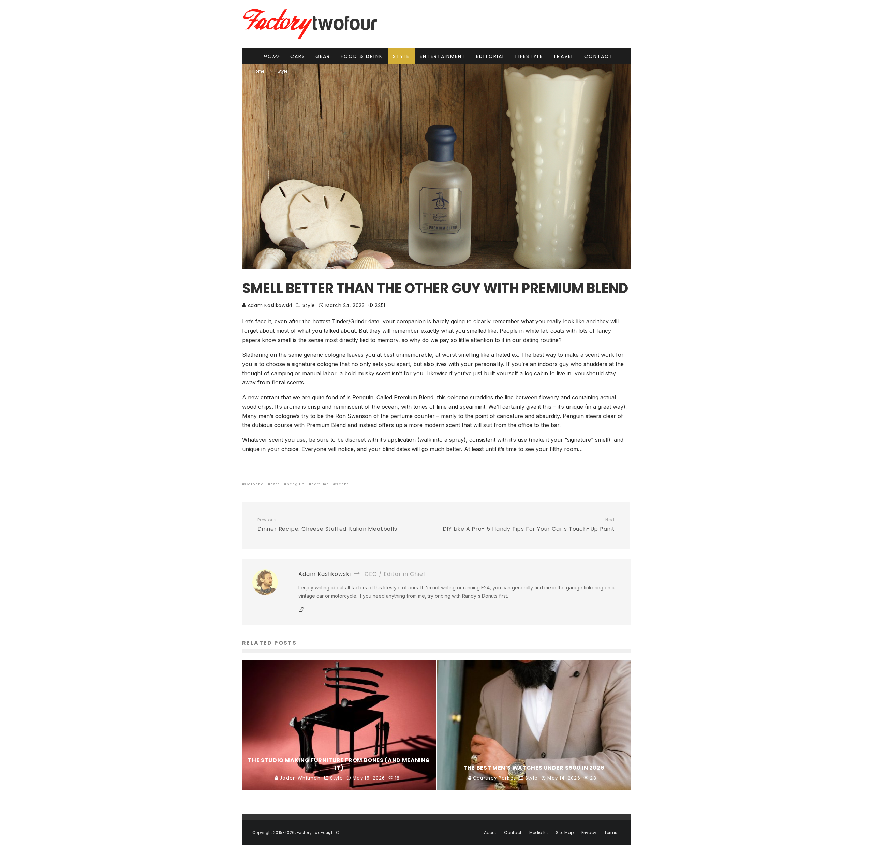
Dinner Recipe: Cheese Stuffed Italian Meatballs (327, 525)
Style (401, 56)
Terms (610, 833)
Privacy (588, 833)
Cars (297, 56)
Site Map (565, 833)
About (490, 833)
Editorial (490, 56)
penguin (296, 484)
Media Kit (538, 833)
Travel (563, 56)
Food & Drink (362, 56)
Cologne (254, 484)
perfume (320, 484)
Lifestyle (529, 56)
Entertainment (442, 56)
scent (342, 484)
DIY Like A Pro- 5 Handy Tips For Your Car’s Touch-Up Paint (529, 525)
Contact (598, 56)
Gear (322, 56)
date (275, 484)
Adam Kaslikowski (269, 305)
